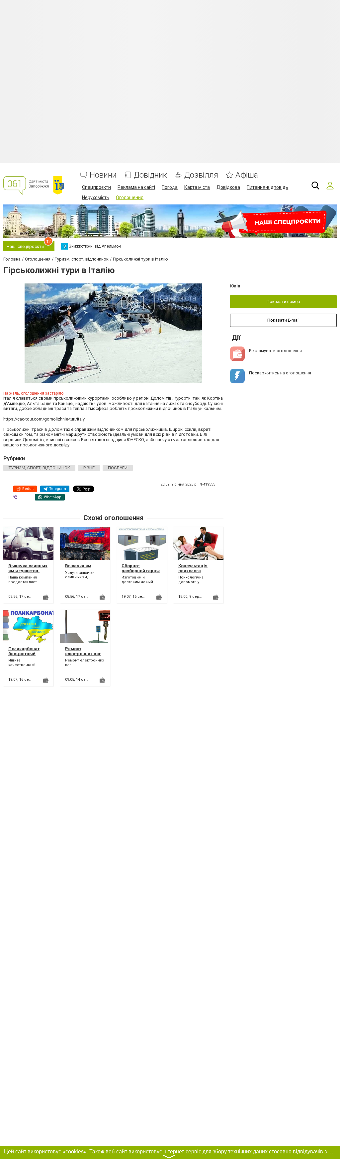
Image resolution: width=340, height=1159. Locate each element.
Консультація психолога (193, 568)
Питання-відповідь (267, 187)
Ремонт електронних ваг (83, 651)
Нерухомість (95, 197)
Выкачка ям (78, 565)
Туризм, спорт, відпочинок (39, 467)
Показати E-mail (283, 320)
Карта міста (197, 187)
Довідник (150, 175)
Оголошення (129, 197)
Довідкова (228, 187)
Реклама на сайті (136, 187)
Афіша (246, 175)
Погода (170, 187)
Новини (103, 175)
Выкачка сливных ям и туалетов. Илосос (27, 571)
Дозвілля (201, 175)
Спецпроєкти (96, 187)
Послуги (118, 467)
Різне (89, 467)
